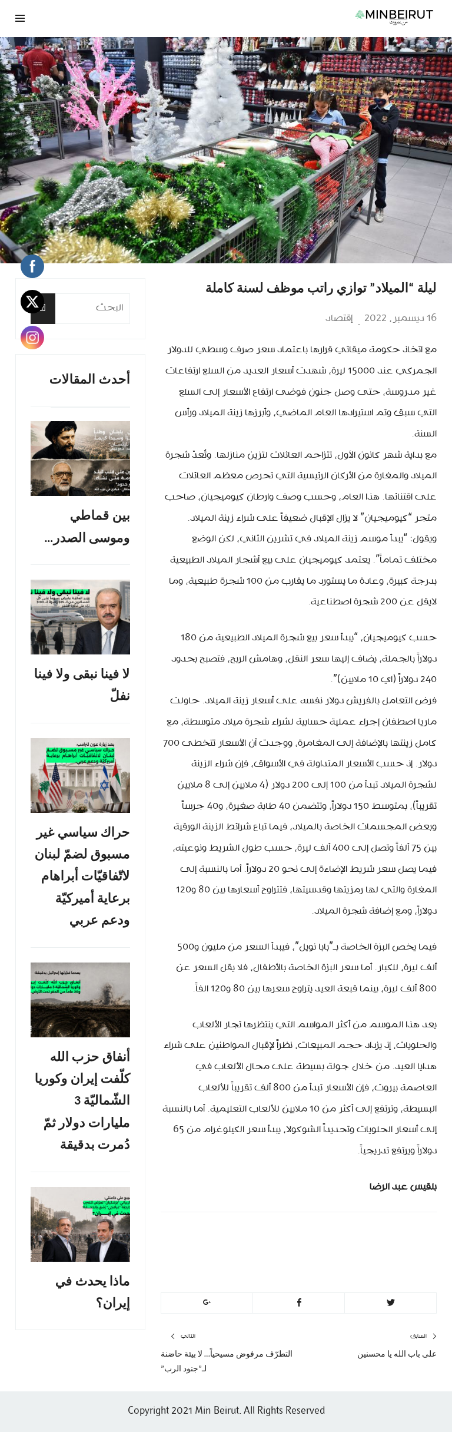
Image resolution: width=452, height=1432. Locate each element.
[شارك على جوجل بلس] (206, 1303)
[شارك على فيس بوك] (298, 1303)
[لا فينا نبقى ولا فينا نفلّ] (80, 617)
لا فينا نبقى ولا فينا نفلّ (82, 685)
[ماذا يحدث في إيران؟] (80, 1224)
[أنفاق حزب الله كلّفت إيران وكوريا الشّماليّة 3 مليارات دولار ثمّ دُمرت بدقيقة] (80, 1000)
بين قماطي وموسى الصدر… (87, 527)
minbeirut (366, 1238)
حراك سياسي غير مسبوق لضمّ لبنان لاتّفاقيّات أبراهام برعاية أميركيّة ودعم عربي (82, 877)
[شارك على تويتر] (390, 1303)
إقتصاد (339, 318)
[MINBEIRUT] (299, 17)
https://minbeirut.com (330, 1266)
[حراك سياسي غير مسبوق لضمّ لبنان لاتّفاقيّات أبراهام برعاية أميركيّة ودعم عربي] (80, 775)
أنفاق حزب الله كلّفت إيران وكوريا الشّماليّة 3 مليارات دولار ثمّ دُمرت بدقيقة (82, 1102)
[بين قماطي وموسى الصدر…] (80, 458)
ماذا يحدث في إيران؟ (92, 1293)
